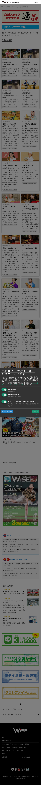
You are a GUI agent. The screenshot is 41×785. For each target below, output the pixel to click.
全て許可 (35, 411)
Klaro (37, 414)
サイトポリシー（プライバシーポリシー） (19, 383)
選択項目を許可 (7, 411)
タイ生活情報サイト (14, 2)
